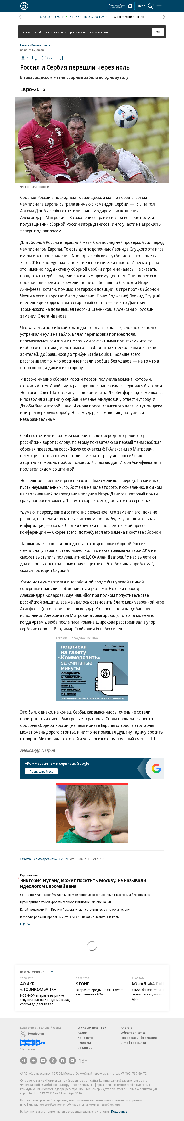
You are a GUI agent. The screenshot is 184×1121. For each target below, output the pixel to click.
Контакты (85, 1037)
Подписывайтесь (41, 771)
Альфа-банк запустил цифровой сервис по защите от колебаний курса (156, 994)
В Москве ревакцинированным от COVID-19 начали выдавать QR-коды (69, 917)
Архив (82, 1032)
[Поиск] (150, 6)
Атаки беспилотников (129, 17)
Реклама (84, 1042)
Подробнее (119, 1111)
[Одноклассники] (53, 1060)
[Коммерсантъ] (24, 6)
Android (126, 1027)
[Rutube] (62, 1060)
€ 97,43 (60, 17)
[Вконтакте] (33, 1060)
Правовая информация (139, 1037)
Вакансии (85, 1047)
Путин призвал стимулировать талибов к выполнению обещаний (65, 902)
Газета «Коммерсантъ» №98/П (44, 859)
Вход (142, 6)
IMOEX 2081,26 (94, 17)
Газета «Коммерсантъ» (36, 45)
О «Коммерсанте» (92, 1027)
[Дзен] (43, 1060)
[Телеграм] (23, 1060)
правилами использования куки (88, 32)
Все (51, 971)
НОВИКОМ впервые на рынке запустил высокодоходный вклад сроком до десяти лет (45, 999)
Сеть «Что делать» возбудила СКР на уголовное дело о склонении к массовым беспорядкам (85, 894)
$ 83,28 (45, 17)
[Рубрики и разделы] (159, 6)
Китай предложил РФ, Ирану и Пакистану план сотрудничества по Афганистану (75, 909)
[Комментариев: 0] (35, 58)
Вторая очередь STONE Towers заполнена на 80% (99, 992)
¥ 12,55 (74, 17)
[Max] (72, 1060)
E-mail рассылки (133, 1042)
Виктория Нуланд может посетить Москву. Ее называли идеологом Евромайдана (83, 883)
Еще (23, 924)
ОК (158, 32)
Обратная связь (133, 1032)
